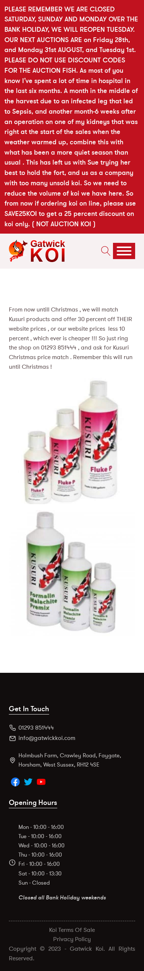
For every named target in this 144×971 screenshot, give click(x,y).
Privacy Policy (72, 939)
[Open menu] (124, 251)
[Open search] (104, 251)
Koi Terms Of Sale (72, 930)
